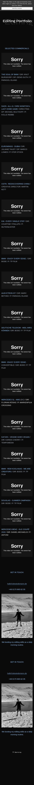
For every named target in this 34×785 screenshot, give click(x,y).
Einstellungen (17, 8)
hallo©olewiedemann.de (17, 584)
